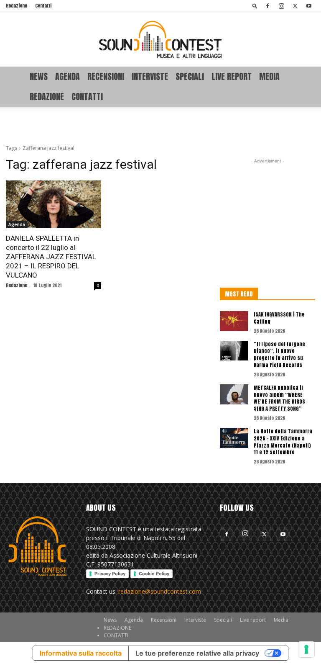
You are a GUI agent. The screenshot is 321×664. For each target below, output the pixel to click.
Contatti (43, 5)
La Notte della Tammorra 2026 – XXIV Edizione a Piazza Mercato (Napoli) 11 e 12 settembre (283, 441)
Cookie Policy (154, 573)
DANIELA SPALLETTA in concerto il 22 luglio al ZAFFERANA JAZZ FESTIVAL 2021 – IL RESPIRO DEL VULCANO (51, 256)
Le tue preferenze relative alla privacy (197, 653)
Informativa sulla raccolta (81, 653)
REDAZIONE (47, 96)
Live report (231, 76)
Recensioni (105, 76)
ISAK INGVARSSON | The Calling (279, 318)
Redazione (16, 5)
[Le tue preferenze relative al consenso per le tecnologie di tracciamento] (306, 649)
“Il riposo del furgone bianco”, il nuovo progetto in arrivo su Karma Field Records (279, 354)
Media (269, 76)
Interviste (150, 76)
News (39, 76)
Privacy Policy (109, 573)
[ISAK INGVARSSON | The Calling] (234, 321)
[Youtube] (309, 6)
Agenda (67, 76)
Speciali (190, 76)
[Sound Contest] (160, 39)
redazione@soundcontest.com (159, 591)
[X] (295, 6)
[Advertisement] (160, 125)
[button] (255, 6)
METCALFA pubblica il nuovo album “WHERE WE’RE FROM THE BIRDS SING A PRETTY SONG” (279, 398)
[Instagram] (281, 6)
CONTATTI (87, 96)
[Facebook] (267, 6)
